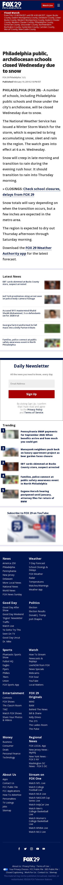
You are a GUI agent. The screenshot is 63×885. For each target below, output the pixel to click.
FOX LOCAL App (37, 745)
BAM (31, 705)
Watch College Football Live (36, 788)
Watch (33, 650)
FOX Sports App (11, 684)
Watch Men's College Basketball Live (38, 811)
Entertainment (13, 693)
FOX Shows (9, 701)
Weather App (35, 589)
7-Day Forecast (37, 563)
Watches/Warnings (38, 585)
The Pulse (34, 728)
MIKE (31, 701)
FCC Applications (11, 790)
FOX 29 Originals (35, 695)
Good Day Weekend (13, 614)
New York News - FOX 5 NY (38, 758)
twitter (25, 848)
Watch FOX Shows (12, 713)
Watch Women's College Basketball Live (38, 821)
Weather (35, 558)
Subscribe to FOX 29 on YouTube (28, 513)
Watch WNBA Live (38, 827)
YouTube (33, 680)
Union (6, 680)
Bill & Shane (35, 713)
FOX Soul (33, 676)
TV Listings (8, 802)
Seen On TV (9, 633)
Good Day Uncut (11, 637)
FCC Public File (10, 787)
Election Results (37, 611)
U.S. (24, 77)
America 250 (9, 563)
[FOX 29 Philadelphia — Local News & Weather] (12, 5)
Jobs (5, 806)
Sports (7, 650)
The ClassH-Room (12, 705)
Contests (7, 697)
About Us (9, 775)
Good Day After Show (11, 609)
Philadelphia (9, 567)
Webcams (34, 673)
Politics (34, 603)
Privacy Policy (34, 409)
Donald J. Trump (37, 615)
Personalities (9, 798)
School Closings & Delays (38, 569)
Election (33, 607)
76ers (5, 676)
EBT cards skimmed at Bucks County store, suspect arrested (21, 283)
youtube (37, 848)
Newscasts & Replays (36, 660)
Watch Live (48, 5)
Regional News (35, 739)
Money (7, 737)
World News (9, 590)
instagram (31, 848)
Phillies (6, 673)
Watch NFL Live (37, 783)
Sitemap (7, 810)
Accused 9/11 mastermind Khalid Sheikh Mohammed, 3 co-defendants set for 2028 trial (21, 313)
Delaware (8, 578)
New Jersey (8, 574)
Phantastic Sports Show (12, 656)
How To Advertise (12, 794)
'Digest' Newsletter (12, 618)
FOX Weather (36, 573)
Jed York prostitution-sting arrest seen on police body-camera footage (22, 297)
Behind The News (38, 709)
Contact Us (8, 783)
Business (7, 741)
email (43, 848)
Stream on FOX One (36, 776)
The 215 (33, 721)
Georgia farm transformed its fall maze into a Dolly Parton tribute (20, 326)
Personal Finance (12, 753)
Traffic (6, 622)
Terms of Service (33, 412)
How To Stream (37, 654)
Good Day (10, 603)
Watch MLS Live (37, 831)
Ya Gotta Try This (12, 629)
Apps (5, 779)
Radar (32, 577)
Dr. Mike (7, 641)
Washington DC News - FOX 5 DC (38, 765)
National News (10, 586)
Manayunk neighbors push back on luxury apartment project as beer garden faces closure (40, 453)
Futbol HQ (8, 661)
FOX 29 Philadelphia (12, 77)
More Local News (12, 582)
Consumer (8, 745)
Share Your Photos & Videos (12, 719)
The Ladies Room (38, 724)
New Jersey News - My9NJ (39, 751)
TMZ (5, 709)
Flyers (6, 669)
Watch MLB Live (37, 793)
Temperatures (36, 581)
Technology (9, 757)
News (7, 558)
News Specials (36, 669)
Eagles (6, 665)
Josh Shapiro (35, 619)
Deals (6, 749)
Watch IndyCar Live (39, 804)
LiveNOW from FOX (39, 665)
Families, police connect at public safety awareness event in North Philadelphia (20, 342)
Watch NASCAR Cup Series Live (39, 799)
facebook (19, 848)
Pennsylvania (9, 571)
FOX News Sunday (12, 594)
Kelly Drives (35, 717)
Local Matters (36, 684)
